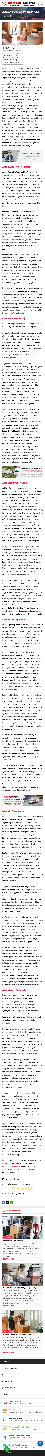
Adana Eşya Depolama (11, 57)
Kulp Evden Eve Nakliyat (13, 1241)
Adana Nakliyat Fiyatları (11, 55)
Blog (11, 16)
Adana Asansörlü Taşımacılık (12, 50)
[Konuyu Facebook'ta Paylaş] (3, 1202)
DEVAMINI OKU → (9, 1259)
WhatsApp (14, 1166)
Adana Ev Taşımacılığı (10, 60)
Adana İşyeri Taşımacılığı (11, 62)
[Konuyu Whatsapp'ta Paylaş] (11, 1202)
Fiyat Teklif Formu (21, 1170)
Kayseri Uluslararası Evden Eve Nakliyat (19, 1335)
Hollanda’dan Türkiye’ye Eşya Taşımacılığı (20, 1288)
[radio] (14, 1189)
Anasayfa (5, 16)
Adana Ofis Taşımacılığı (11, 53)
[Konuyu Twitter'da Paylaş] (7, 1202)
